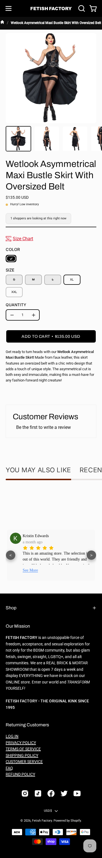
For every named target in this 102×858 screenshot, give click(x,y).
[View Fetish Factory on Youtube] (77, 793)
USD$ (48, 811)
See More (63, 570)
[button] (81, 8)
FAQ (9, 768)
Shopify (76, 820)
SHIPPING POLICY (22, 755)
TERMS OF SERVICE (23, 749)
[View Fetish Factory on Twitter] (64, 793)
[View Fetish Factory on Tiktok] (38, 793)
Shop (11, 607)
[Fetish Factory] (51, 9)
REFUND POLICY (20, 774)
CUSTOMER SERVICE (24, 761)
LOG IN (12, 736)
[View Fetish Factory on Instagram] (25, 793)
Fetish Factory (42, 820)
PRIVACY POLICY (21, 742)
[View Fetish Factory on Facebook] (51, 793)
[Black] (11, 258)
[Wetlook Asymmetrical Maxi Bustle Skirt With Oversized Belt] (18, 138)
